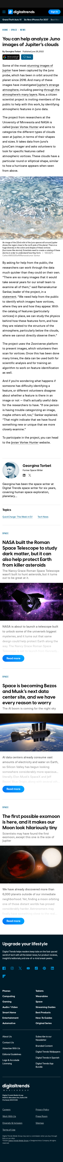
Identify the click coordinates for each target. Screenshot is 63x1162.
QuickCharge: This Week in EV (17, 516)
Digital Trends (17, 15)
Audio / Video (10, 1007)
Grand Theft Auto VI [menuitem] (11, 19)
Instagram (12, 968)
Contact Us (8, 1042)
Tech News (43, 516)
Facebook (4, 968)
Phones (6, 991)
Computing (8, 996)
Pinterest (44, 968)
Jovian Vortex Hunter (25, 127)
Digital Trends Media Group (18, 1140)
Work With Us (9, 1116)
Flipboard (4, 976)
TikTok (36, 968)
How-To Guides (44, 1018)
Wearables (42, 996)
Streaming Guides (46, 1007)
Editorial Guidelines (11, 1054)
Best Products (43, 1012)
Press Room (41, 1116)
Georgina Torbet (13, 51)
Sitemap (40, 1123)
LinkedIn (52, 968)
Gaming (6, 1001)
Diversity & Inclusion (12, 1123)
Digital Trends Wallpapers (48, 1051)
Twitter (20, 968)
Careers (6, 1109)
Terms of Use (8, 1129)
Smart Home (9, 1012)
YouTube (28, 968)
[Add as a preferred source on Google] (10, 57)
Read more (13, 658)
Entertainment (10, 1018)
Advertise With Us (11, 1048)
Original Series (44, 1023)
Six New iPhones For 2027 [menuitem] (36, 19)
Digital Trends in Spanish (47, 1057)
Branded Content (44, 1045)
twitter (29, 475)
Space (39, 1001)
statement (9, 296)
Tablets (40, 991)
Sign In (54, 11)
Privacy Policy (42, 1109)
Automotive (8, 1023)
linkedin (24, 475)
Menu (4, 12)
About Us (7, 1036)
